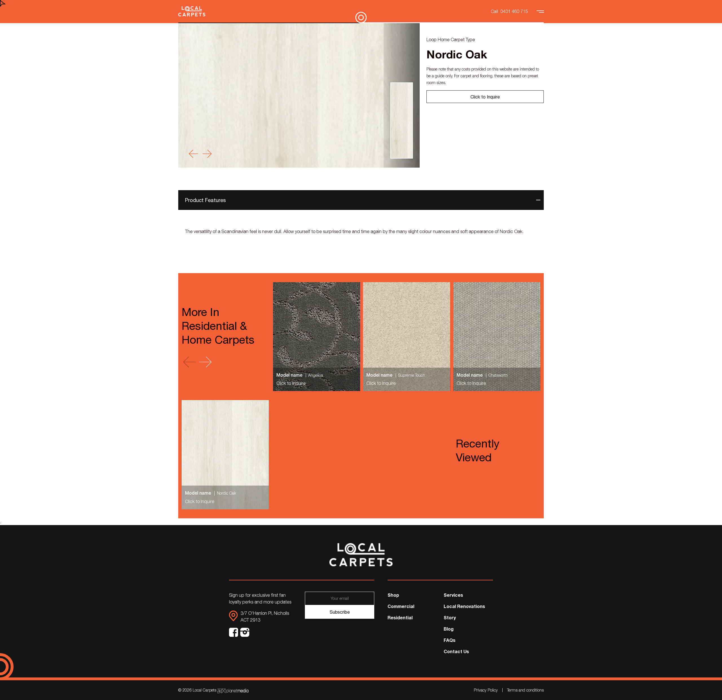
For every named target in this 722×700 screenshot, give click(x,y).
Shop (393, 595)
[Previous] (193, 154)
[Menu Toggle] (541, 11)
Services (453, 595)
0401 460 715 (514, 11)
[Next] (207, 154)
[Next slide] (205, 362)
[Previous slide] (189, 362)
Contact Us (456, 651)
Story (450, 617)
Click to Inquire (485, 96)
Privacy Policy (486, 690)
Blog (449, 628)
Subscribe (340, 612)
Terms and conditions (525, 690)
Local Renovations (464, 606)
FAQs (449, 640)
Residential (400, 617)
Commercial (401, 606)
